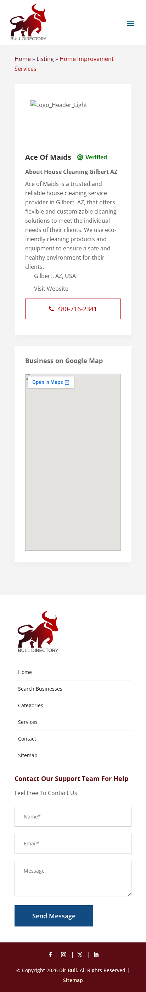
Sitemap (28, 755)
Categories (30, 705)
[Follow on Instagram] (65, 955)
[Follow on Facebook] (50, 955)
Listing (45, 59)
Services (28, 722)
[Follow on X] (81, 955)
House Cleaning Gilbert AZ (80, 172)
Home (23, 59)
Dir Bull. (68, 970)
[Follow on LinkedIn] (96, 955)
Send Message (53, 916)
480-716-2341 (77, 309)
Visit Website (51, 289)
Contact (27, 738)
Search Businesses (40, 688)
